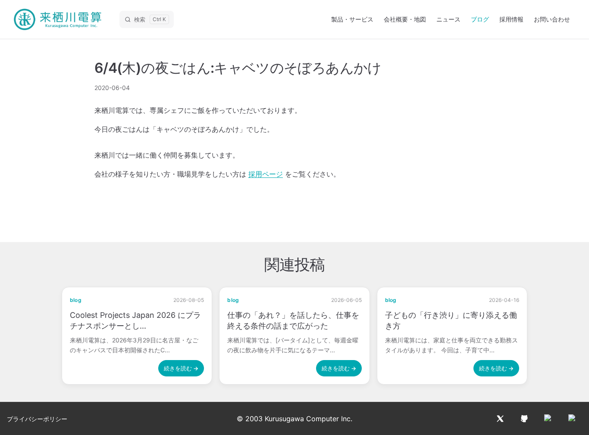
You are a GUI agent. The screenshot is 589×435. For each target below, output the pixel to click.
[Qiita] (548, 418)
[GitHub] (524, 418)
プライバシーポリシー (37, 419)
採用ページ (265, 174)
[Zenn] (572, 418)
